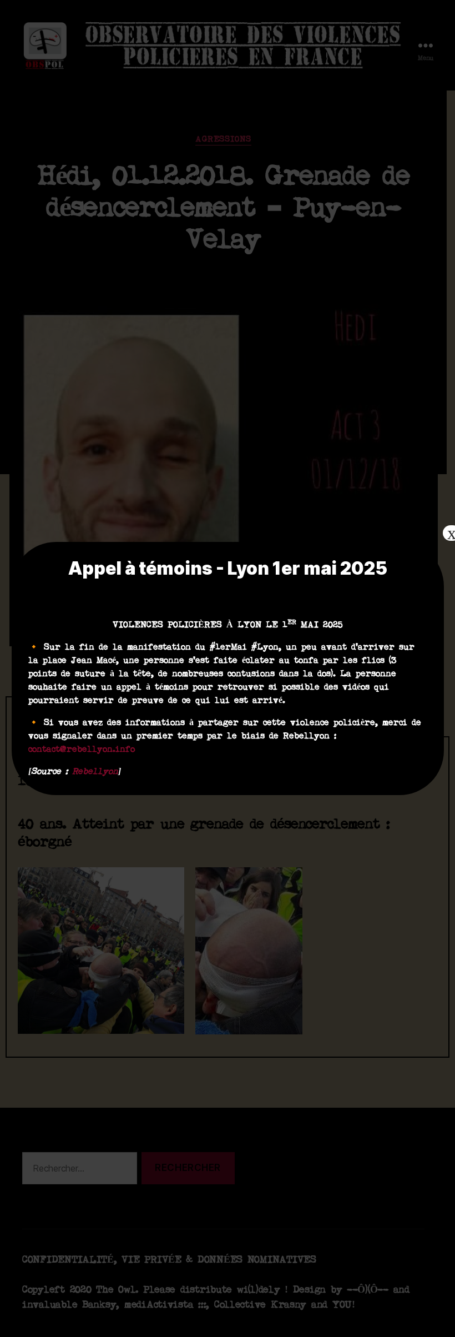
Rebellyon (95, 771)
